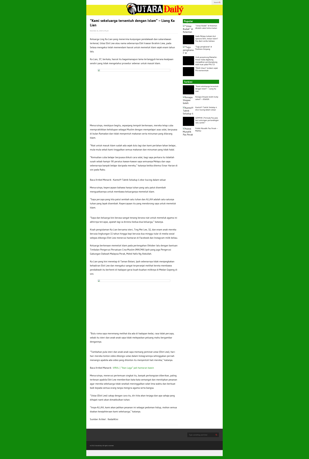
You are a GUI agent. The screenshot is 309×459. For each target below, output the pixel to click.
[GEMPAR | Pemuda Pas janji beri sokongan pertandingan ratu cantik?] (188, 121)
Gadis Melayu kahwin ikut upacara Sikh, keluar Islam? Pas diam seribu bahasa (206, 38)
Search (216, 2)
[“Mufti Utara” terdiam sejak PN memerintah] (188, 71)
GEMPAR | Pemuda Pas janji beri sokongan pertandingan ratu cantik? (207, 120)
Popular (188, 21)
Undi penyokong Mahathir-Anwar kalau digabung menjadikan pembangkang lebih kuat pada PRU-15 (206, 61)
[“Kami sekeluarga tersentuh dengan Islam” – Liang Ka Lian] (188, 89)
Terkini (188, 81)
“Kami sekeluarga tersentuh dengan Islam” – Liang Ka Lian (206, 88)
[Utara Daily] (155, 11)
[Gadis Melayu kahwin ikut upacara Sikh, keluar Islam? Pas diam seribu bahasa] (188, 39)
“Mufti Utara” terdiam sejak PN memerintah (206, 69)
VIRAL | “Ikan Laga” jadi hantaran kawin (133, 367)
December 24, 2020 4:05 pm (99, 31)
